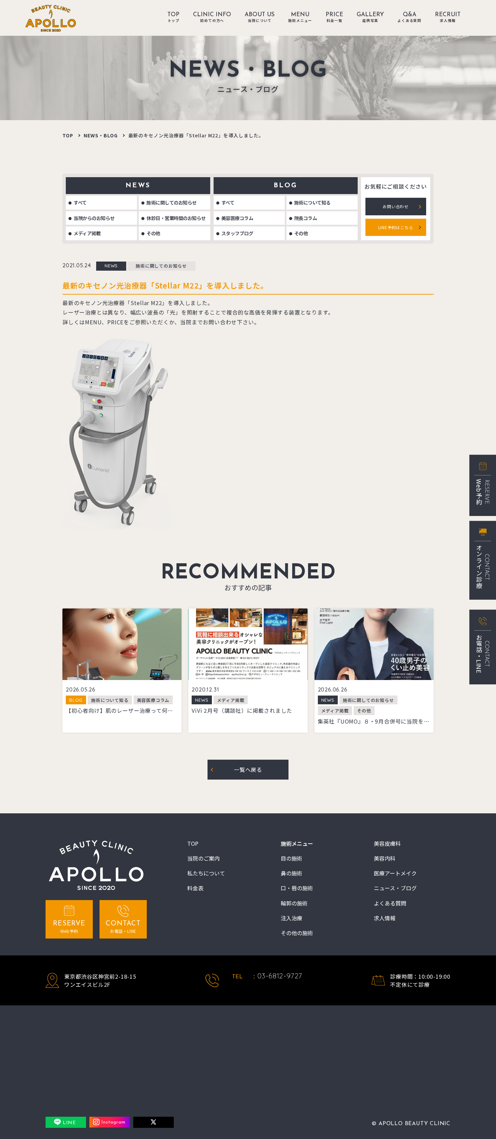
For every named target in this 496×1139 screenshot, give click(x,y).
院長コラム (305, 218)
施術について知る (312, 202)
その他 (153, 233)
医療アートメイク (395, 873)
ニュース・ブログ (395, 888)
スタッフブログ (237, 233)
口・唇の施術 (297, 888)
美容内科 (384, 858)
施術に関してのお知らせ (171, 202)
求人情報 (384, 918)
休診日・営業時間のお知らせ (176, 218)
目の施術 (291, 858)
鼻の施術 (291, 873)
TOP (67, 135)
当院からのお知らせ (94, 218)
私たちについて (206, 873)
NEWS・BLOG (101, 135)
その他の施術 (297, 933)
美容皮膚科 (387, 843)
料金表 (195, 888)
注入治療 (291, 918)
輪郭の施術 (294, 903)
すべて (80, 202)
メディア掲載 (87, 233)
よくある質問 (390, 903)
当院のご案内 (203, 858)
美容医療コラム (237, 218)
